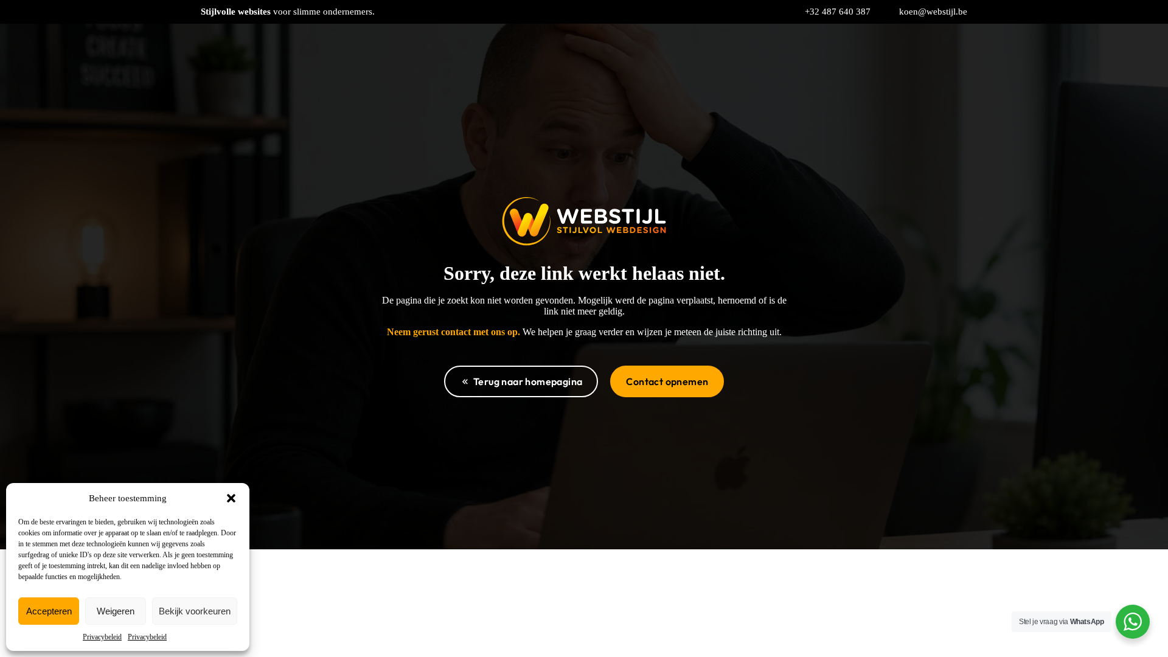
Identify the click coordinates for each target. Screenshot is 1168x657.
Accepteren (49, 611)
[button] (231, 498)
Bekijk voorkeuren (195, 611)
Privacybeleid (102, 637)
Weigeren (115, 611)
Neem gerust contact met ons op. (453, 332)
